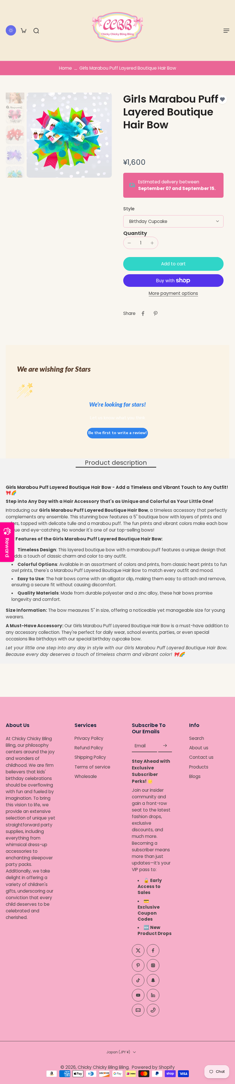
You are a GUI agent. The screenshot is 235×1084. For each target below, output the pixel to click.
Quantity (135, 233)
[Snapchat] (153, 980)
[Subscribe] (165, 745)
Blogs (195, 776)
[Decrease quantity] (129, 243)
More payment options (173, 293)
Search (196, 738)
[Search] (36, 30)
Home (65, 68)
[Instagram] (153, 965)
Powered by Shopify (153, 1067)
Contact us (201, 757)
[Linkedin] (153, 995)
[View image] (15, 94)
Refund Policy (89, 748)
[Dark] (11, 30)
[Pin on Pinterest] (155, 313)
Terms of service (92, 767)
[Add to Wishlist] (222, 99)
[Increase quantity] (152, 243)
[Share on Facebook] (143, 313)
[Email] (138, 1010)
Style (128, 209)
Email (140, 746)
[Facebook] (153, 950)
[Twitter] (138, 950)
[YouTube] (138, 995)
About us (198, 748)
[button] (226, 30)
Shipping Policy (90, 757)
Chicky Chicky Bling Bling (103, 1067)
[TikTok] (138, 980)
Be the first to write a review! (117, 433)
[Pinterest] (138, 965)
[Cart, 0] (23, 30)
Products (198, 767)
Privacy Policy (89, 738)
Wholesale (86, 776)
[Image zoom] (69, 135)
